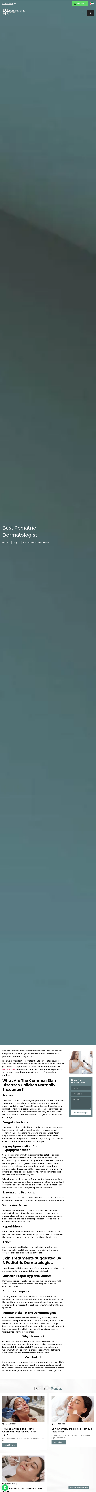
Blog (15, 542)
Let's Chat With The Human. (79, 1487)
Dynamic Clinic (9, 1069)
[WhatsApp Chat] (5, 1487)
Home (5, 542)
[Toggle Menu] (90, 13)
